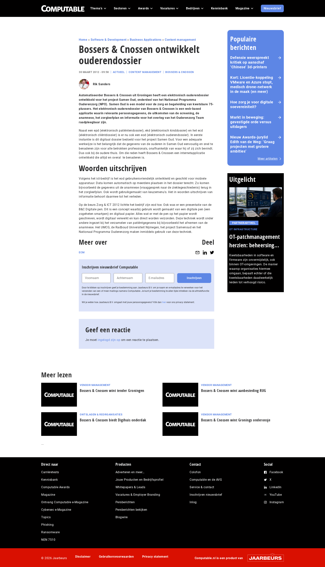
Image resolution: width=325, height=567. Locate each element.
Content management (180, 39)
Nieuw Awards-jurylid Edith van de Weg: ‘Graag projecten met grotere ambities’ (252, 144)
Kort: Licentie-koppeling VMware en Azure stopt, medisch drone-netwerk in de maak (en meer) (251, 84)
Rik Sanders (101, 84)
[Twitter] (212, 252)
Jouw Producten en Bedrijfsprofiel (139, 479)
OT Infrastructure (243, 229)
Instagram (277, 502)
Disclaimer (82, 556)
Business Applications (146, 39)
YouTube (276, 494)
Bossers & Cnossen (179, 72)
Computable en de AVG (206, 479)
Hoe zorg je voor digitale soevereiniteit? (251, 104)
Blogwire (121, 517)
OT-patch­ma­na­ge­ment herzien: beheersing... (254, 241)
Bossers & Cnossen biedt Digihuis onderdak (113, 420)
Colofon (195, 472)
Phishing (47, 524)
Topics (46, 517)
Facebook (276, 472)
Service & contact (202, 487)
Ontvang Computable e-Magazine (64, 502)
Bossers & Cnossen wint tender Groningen (112, 390)
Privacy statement (155, 556)
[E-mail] (197, 252)
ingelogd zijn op (109, 340)
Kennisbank (49, 479)
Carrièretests (50, 472)
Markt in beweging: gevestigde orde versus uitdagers (250, 122)
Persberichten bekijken (131, 509)
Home (83, 39)
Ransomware (50, 532)
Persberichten (125, 502)
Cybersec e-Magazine (56, 509)
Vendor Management (95, 385)
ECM (82, 252)
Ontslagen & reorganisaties (101, 414)
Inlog (193, 502)
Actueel (119, 72)
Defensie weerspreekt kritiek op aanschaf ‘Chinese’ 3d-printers (249, 62)
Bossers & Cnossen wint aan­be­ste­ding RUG (233, 390)
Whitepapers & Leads (130, 487)
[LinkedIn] (205, 252)
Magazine (48, 494)
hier (164, 302)
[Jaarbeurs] (264, 558)
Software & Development (109, 39)
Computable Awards (55, 487)
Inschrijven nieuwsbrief (206, 494)
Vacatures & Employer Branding (137, 494)
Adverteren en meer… (130, 472)
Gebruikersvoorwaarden (116, 556)
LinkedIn (276, 487)
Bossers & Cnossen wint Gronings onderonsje (235, 420)
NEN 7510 (48, 539)
